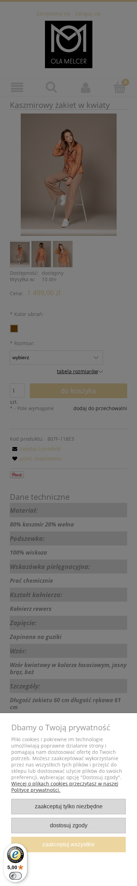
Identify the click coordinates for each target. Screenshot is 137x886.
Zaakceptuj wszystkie (68, 844)
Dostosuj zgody (68, 825)
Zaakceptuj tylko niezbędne (69, 806)
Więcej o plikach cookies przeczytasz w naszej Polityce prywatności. (64, 786)
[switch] (15, 876)
